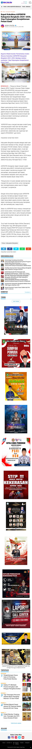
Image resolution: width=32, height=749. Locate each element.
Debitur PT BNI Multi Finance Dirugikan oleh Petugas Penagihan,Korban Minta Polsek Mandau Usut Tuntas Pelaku (12, 688)
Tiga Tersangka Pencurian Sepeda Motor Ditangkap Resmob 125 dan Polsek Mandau (12, 697)
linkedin (22, 742)
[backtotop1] (30, 747)
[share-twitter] (16, 249)
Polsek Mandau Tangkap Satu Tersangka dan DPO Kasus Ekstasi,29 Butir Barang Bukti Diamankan (11, 717)
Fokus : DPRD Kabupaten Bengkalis (12, 6)
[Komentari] (28, 249)
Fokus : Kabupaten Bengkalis (9, 11)
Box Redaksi (16, 742)
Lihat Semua (16, 301)
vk (13, 744)
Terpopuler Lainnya (16, 723)
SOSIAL (17, 744)
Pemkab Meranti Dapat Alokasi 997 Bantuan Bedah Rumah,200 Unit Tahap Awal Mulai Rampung (12, 707)
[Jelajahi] (30, 2)
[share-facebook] (9, 249)
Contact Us (9, 742)
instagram (27, 742)
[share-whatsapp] (22, 249)
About (3, 742)
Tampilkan (27, 292)
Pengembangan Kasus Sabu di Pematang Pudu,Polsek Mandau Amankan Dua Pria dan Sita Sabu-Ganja (12, 678)
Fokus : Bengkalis (26, 6)
